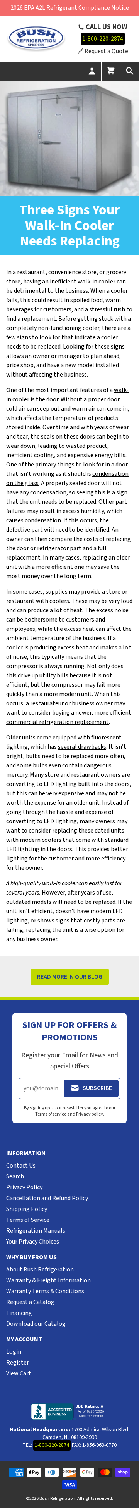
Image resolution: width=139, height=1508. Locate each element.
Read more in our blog (69, 977)
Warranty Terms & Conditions (45, 1291)
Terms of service (50, 1114)
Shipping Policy (26, 1209)
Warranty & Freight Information (48, 1280)
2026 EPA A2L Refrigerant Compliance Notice (69, 7)
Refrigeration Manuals (35, 1230)
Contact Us (21, 1165)
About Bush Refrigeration (40, 1269)
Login (13, 1351)
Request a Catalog (30, 1302)
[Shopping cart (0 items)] (111, 71)
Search (15, 1176)
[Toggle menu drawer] (9, 71)
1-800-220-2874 (102, 39)
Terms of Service (27, 1220)
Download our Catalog (36, 1324)
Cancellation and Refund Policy (47, 1198)
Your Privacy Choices (32, 1241)
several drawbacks (82, 747)
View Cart (18, 1373)
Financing (19, 1313)
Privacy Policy (24, 1187)
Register (17, 1362)
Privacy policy (89, 1114)
